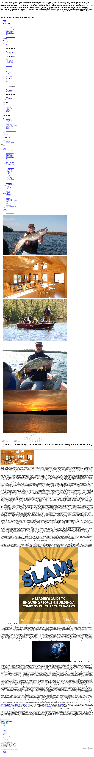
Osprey (9, 72)
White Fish (8, 111)
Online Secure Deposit (10, 37)
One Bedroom (8, 45)
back (4, 26)
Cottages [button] (5, 163)
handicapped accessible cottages (74, 527)
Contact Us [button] (5, 210)
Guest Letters (8, 129)
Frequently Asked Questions (11, 125)
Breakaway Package (10, 30)
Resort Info (5, 112)
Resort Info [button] (5, 193)
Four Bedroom (9, 76)
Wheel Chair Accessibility (11, 131)
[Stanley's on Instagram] (7, 723)
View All (7, 44)
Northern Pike (8, 107)
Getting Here (8, 194)
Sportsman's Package (10, 29)
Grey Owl (10, 61)
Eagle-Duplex (11, 82)
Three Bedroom (9, 66)
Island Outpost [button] (9, 183)
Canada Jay (10, 52)
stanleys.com (48, 706)
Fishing (4, 99)
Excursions (8, 123)
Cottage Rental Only (10, 33)
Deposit (4, 209)
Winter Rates (8, 34)
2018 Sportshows (9, 126)
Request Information (10, 142)
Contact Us (5, 134)
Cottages (5, 38)
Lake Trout (8, 110)
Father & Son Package (10, 31)
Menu (4, 145)
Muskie (7, 109)
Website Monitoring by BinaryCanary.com (9, 749)
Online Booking (6, 736)
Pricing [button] (4, 149)
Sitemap (4, 751)
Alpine (9, 64)
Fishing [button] (4, 185)
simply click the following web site (11, 706)
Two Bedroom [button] (9, 166)
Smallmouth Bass (9, 108)
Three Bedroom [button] (9, 173)
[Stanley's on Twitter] (4, 723)
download (62, 704)
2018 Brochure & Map (10, 128)
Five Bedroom (8, 83)
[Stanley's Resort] (8, 746)
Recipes (7, 127)
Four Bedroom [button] (9, 178)
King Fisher (10, 62)
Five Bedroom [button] (8, 180)
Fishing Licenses (9, 124)
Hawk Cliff (10, 75)
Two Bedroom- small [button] (10, 164)
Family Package (9, 32)
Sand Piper (10, 63)
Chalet (9, 73)
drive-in (58, 467)
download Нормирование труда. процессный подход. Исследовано (16, 704)
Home (4, 20)
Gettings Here (8, 119)
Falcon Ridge (11, 60)
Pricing (4, 21)
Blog (4, 132)
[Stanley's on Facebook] (2, 723)
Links (4, 133)
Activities (7, 121)
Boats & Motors (9, 120)
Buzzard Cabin (11, 98)
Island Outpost (9, 91)
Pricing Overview (9, 27)
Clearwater (10, 90)
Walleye (7, 106)
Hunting (7, 35)
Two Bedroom (9, 53)
